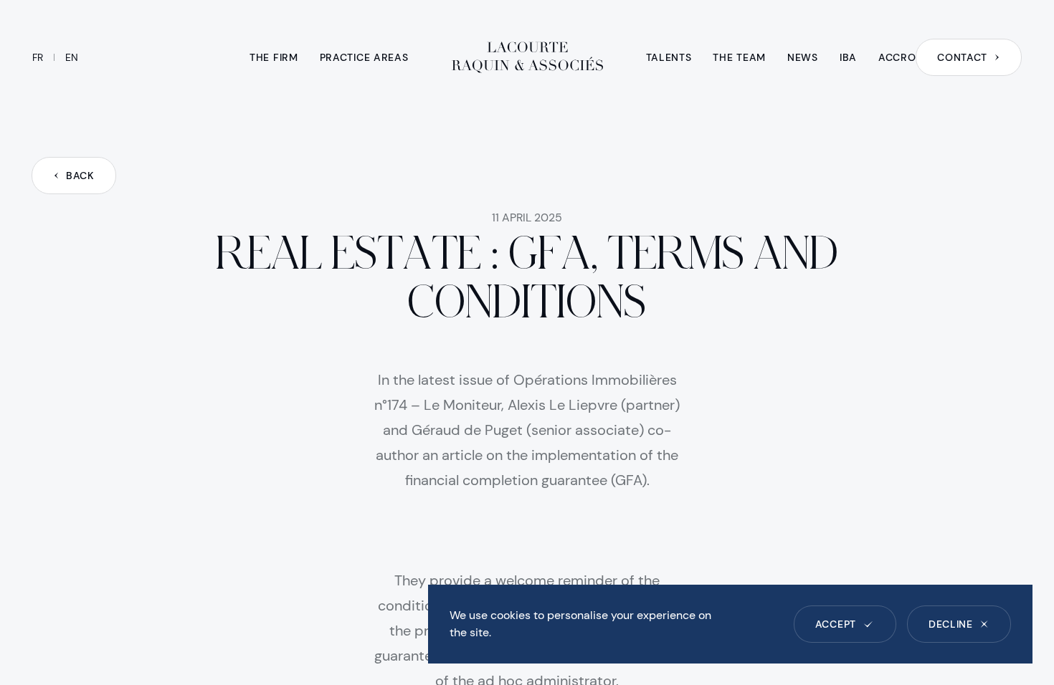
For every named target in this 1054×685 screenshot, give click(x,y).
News (802, 57)
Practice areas (364, 57)
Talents (669, 57)
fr (37, 57)
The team (739, 57)
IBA (848, 57)
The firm (274, 57)
